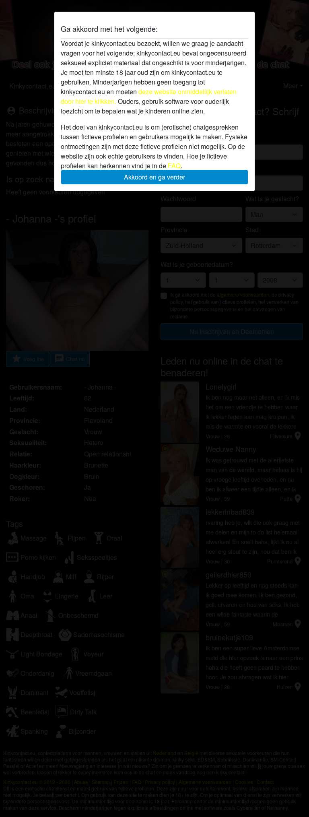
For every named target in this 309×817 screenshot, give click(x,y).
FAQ (174, 165)
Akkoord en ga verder (154, 177)
